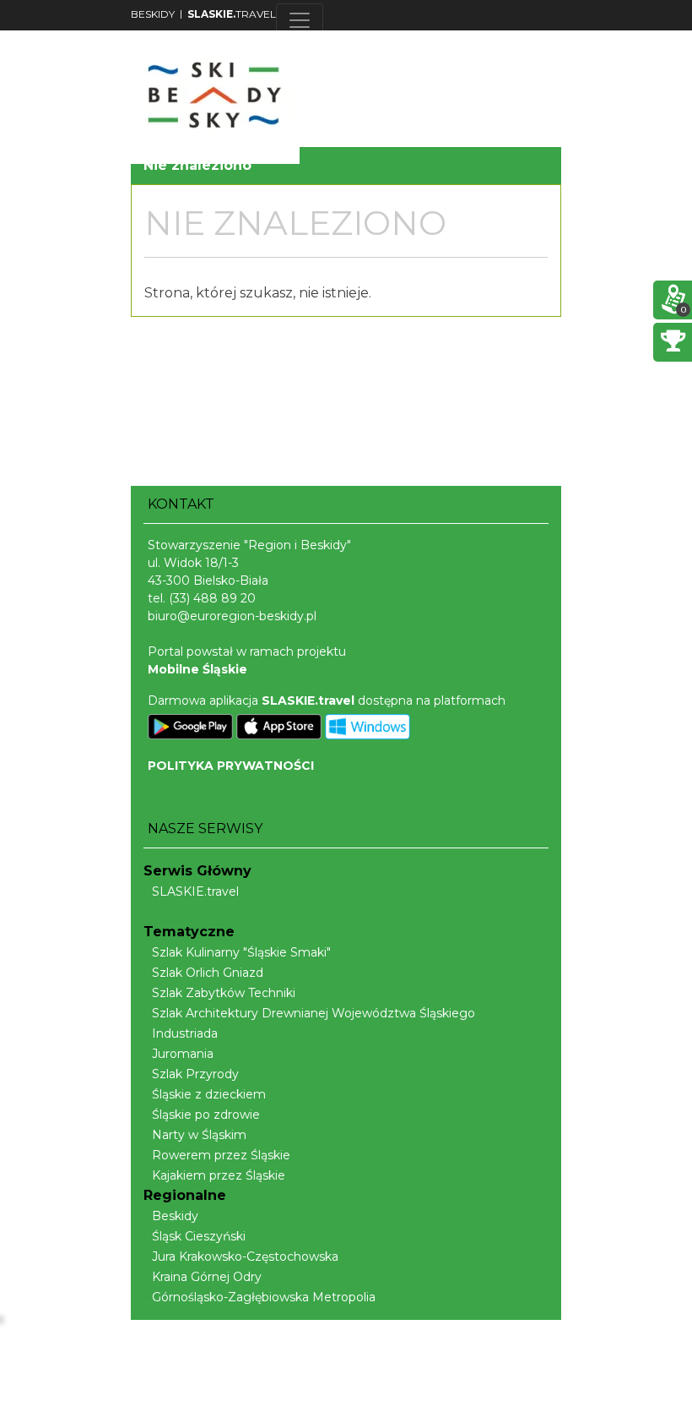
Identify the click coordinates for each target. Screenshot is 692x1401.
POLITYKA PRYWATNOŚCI (231, 765)
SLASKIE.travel (195, 891)
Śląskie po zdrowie (206, 1114)
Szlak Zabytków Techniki (223, 992)
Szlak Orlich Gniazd (207, 972)
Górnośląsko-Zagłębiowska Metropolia (264, 1297)
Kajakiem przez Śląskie (218, 1175)
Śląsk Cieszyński (199, 1236)
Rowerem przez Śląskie (221, 1155)
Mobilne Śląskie (197, 669)
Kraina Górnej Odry (207, 1276)
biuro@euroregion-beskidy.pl (232, 616)
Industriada (185, 1033)
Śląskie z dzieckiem (209, 1094)
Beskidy (175, 1216)
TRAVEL (231, 14)
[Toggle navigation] (299, 20)
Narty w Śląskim (199, 1134)
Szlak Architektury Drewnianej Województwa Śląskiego (313, 1013)
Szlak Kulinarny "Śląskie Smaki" (241, 952)
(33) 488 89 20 (212, 598)
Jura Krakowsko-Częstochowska (245, 1256)
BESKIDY (153, 14)
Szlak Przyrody (195, 1074)
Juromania (183, 1053)
